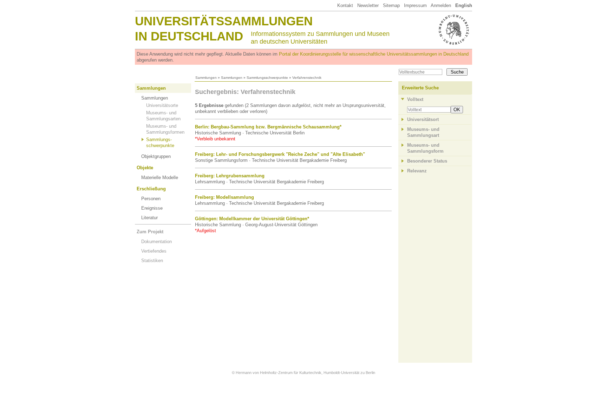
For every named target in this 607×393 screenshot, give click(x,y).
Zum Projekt (150, 231)
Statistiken (152, 260)
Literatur (149, 217)
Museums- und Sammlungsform (425, 148)
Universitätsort (423, 119)
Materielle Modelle (159, 177)
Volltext (415, 99)
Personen (151, 198)
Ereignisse (152, 208)
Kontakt (345, 5)
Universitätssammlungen (224, 21)
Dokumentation (156, 241)
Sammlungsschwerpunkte (267, 78)
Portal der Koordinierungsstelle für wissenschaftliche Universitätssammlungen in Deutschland (374, 54)
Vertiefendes (154, 251)
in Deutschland (189, 36)
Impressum (415, 5)
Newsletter (368, 5)
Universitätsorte (162, 105)
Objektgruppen (156, 156)
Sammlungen (206, 78)
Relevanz (417, 170)
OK (456, 109)
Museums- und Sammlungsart (423, 132)
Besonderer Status (427, 161)
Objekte (145, 167)
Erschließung (151, 188)
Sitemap (391, 5)
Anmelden (441, 5)
